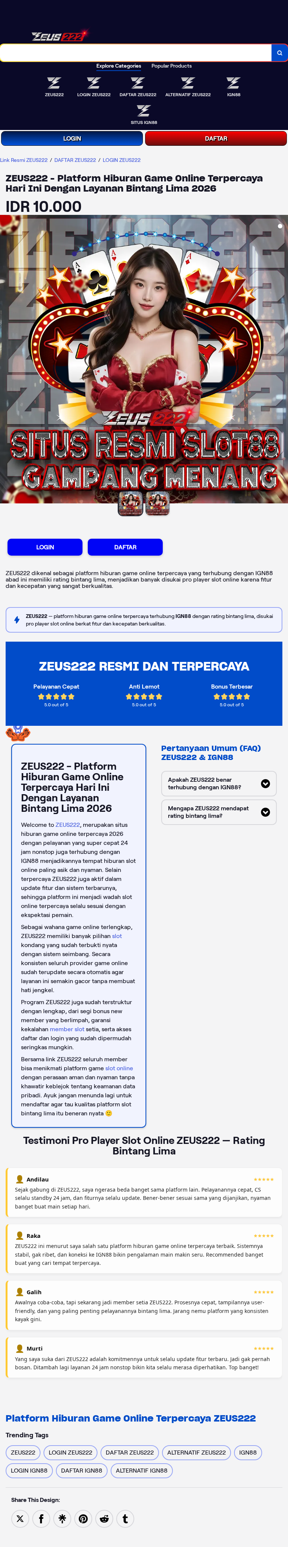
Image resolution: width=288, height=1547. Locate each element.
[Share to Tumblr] (125, 1518)
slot (117, 936)
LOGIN (72, 138)
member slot (67, 1029)
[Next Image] (282, 360)
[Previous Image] (6, 360)
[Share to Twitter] (20, 1518)
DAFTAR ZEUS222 (75, 160)
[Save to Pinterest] (83, 1518)
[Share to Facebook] (41, 1518)
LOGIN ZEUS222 (122, 160)
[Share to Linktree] (62, 1518)
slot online (119, 1068)
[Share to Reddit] (104, 1518)
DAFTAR (216, 138)
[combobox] (136, 52)
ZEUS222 (68, 825)
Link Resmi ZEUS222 (24, 160)
